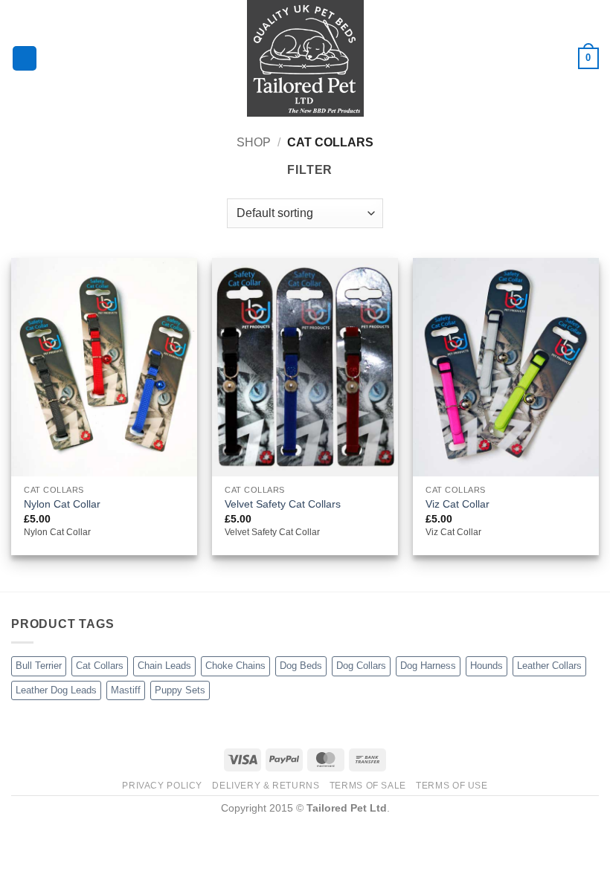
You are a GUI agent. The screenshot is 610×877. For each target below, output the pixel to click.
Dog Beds (301, 665)
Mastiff (126, 690)
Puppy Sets (180, 690)
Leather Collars (549, 665)
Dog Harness (428, 665)
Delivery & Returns (265, 785)
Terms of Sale (368, 785)
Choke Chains (235, 665)
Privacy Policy (162, 785)
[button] (24, 58)
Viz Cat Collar (457, 504)
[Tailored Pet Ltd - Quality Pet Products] (305, 58)
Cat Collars (99, 665)
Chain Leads (164, 665)
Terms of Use (451, 785)
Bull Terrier (39, 665)
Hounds (486, 665)
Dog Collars (361, 665)
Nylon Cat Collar (62, 504)
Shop (254, 142)
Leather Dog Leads (56, 690)
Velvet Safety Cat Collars (283, 504)
